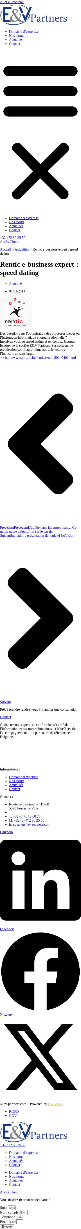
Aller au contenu (12, 2)
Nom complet (10, 1212)
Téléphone (8, 1217)
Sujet (4, 1208)
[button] (40, 130)
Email (4, 1222)
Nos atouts (16, 35)
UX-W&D (55, 1104)
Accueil (5, 249)
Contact (14, 43)
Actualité (15, 284)
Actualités (16, 39)
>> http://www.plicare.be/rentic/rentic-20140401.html (38, 357)
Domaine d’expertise (23, 31)
